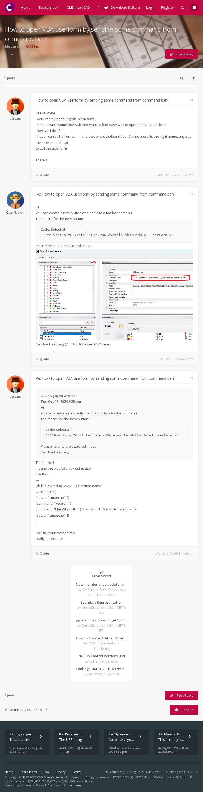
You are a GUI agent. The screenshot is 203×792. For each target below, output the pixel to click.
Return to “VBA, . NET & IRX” (28, 710)
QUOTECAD (139, 777)
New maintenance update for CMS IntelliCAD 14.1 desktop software (101, 584)
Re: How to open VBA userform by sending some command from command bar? (105, 194)
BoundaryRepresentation (101, 602)
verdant (15, 118)
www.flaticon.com (68, 785)
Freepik (41, 785)
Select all (58, 229)
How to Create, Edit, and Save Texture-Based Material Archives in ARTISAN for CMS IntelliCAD (101, 638)
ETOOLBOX (121, 777)
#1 (191, 100)
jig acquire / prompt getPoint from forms (101, 620)
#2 (191, 194)
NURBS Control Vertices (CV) (101, 655)
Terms (76, 772)
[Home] (10, 7)
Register (167, 7)
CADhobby (161, 777)
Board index (28, 772)
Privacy (61, 772)
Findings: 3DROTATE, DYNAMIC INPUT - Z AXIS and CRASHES (101, 668)
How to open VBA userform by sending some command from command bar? (102, 100)
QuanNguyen (15, 212)
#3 (191, 378)
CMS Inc (32, 46)
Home (9, 772)
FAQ (46, 772)
